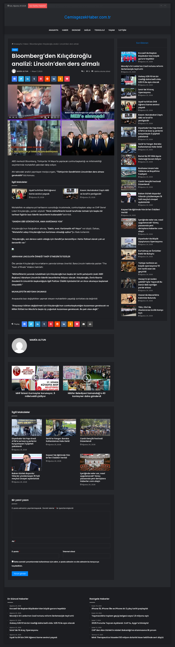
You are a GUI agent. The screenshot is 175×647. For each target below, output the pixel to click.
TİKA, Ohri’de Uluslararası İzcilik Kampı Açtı (150, 310)
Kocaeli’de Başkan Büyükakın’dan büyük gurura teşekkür (148, 56)
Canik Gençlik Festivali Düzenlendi (91, 439)
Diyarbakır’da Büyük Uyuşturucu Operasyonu (150, 240)
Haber (65, 30)
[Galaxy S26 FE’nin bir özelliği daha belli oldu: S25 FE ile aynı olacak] (128, 80)
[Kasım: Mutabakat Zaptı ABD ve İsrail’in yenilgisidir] (70, 194)
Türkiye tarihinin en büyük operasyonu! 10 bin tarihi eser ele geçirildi (149, 267)
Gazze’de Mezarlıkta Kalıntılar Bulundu (148, 296)
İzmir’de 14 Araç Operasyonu (146, 91)
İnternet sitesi (69, 551)
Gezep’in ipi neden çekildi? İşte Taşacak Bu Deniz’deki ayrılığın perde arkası (150, 283)
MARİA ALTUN (22, 71)
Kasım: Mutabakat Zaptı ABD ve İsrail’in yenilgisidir (150, 117)
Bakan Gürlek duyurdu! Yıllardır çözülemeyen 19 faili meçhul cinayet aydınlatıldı (26, 476)
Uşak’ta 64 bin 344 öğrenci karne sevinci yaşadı (148, 104)
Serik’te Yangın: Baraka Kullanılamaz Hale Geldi (58, 439)
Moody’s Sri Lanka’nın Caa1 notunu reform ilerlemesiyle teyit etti (142, 67)
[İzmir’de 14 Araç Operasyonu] (128, 93)
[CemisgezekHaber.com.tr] (87, 17)
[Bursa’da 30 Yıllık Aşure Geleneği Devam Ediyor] (128, 160)
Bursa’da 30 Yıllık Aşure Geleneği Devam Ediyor (149, 157)
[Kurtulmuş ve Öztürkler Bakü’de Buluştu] (128, 254)
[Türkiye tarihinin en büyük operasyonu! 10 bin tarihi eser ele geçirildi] (128, 267)
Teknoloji (99, 30)
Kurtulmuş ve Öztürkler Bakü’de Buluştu (149, 252)
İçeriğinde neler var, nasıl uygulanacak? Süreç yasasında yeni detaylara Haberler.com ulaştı (93, 477)
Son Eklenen (142, 43)
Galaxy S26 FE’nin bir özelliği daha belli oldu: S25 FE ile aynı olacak (76, 6)
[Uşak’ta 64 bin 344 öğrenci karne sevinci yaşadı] (19, 194)
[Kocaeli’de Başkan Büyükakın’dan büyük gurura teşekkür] (128, 57)
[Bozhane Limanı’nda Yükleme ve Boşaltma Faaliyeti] (128, 172)
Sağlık (87, 30)
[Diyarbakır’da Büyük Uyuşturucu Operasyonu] (128, 242)
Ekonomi (76, 30)
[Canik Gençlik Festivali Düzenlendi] (95, 427)
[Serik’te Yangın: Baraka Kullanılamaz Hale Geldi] (61, 427)
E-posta (16, 551)
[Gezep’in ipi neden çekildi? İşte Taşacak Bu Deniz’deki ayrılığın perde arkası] (128, 283)
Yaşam (111, 30)
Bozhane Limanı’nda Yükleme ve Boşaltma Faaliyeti (149, 171)
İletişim (122, 30)
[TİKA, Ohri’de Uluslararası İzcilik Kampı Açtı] (128, 311)
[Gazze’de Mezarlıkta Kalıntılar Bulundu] (128, 299)
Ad (14, 541)
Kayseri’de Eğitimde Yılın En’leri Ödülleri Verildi (58, 456)
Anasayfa (53, 30)
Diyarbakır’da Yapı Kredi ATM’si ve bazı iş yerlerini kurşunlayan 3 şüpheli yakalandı (24, 442)
